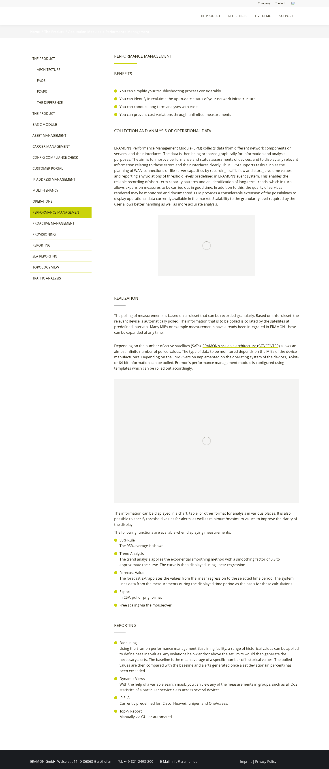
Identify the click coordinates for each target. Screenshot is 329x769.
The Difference (50, 102)
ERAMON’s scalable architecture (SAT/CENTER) (241, 345)
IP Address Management (53, 179)
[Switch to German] (294, 3)
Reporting (41, 245)
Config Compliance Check (55, 157)
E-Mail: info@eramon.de (178, 761)
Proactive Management (53, 223)
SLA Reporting (44, 256)
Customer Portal (47, 168)
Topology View (45, 267)
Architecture (48, 69)
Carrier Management (51, 146)
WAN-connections (149, 170)
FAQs (41, 80)
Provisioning (44, 234)
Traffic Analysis (46, 278)
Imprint (246, 761)
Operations (42, 201)
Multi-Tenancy (45, 190)
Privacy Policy (265, 761)
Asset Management (49, 135)
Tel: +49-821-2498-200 (135, 761)
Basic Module (44, 124)
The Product (43, 58)
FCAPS (42, 91)
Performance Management (56, 212)
